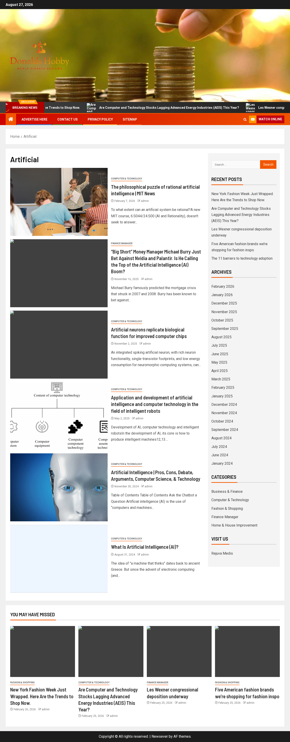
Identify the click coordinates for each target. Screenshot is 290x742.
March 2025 (220, 379)
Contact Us (67, 119)
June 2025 (219, 354)
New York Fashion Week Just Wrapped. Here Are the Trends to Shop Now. (41, 696)
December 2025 (224, 303)
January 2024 (222, 463)
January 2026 (222, 295)
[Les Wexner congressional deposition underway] (179, 651)
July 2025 (219, 345)
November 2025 (224, 312)
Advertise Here (34, 119)
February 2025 (222, 387)
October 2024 (222, 421)
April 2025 (219, 371)
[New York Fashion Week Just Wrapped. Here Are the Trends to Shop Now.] (42, 651)
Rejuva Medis (222, 553)
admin (145, 201)
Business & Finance (227, 491)
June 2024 (219, 455)
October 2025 (222, 320)
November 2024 (224, 413)
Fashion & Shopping (227, 508)
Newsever (160, 736)
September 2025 (224, 328)
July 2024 (219, 447)
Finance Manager (122, 243)
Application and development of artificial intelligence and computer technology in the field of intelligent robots (154, 404)
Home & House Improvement (234, 525)
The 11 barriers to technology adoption (242, 258)
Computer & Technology (126, 178)
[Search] (245, 119)
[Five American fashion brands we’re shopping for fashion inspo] (247, 651)
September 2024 (224, 430)
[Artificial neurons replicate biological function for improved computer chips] (59, 345)
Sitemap (130, 119)
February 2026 (222, 286)
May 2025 (219, 362)
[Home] (10, 119)
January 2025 (222, 396)
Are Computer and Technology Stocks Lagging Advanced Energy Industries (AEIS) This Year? (150, 107)
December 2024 (224, 404)
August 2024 (221, 438)
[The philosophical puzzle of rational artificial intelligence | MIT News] (59, 202)
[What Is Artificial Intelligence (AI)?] (59, 559)
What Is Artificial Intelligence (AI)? (145, 547)
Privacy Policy (100, 119)
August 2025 (221, 337)
